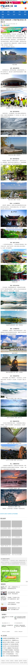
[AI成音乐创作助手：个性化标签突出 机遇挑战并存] (4, 605)
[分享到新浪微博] (2, 25)
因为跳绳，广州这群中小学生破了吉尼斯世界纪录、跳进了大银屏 (14, 599)
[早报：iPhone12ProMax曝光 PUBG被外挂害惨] (17, 553)
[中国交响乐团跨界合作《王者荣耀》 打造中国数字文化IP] (4, 610)
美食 (20, 14)
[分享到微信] (4, 25)
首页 (3, 11)
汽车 (20, 11)
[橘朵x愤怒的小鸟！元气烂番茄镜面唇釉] (7, 617)
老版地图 (16, 660)
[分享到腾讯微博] (7, 25)
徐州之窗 (21, 662)
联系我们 (11, 660)
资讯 (8, 11)
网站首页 (3, 660)
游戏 (3, 14)
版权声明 (20, 660)
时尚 (3, 17)
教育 (25, 11)
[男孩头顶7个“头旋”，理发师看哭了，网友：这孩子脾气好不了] (6, 535)
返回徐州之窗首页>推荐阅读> (6, 513)
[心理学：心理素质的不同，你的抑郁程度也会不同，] (4, 589)
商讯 (25, 14)
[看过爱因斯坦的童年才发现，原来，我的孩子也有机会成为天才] (6, 553)
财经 (14, 11)
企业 (14, 14)
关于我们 (7, 660)
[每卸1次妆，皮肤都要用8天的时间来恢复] (7, 626)
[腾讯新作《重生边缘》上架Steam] (6, 544)
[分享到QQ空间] (5, 25)
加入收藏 (21, 0)
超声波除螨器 (15, 513)
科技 (8, 14)
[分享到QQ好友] (8, 25)
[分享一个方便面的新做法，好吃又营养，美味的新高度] (17, 535)
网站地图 (25, 0)
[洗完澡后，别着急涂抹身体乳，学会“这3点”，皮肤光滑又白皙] (20, 627)
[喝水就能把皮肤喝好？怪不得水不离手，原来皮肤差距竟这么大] (17, 544)
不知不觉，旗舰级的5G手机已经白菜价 (11, 648)
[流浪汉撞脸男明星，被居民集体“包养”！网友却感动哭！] (4, 594)
